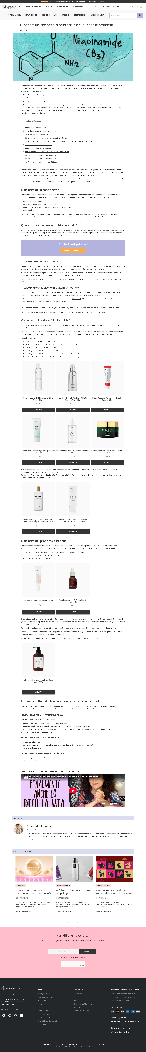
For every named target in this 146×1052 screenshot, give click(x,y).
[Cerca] (140, 15)
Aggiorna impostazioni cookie (79, 1046)
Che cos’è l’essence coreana (122, 1000)
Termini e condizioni (81, 1011)
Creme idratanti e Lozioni (47, 1021)
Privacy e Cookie (61, 1046)
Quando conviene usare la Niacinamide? (41, 131)
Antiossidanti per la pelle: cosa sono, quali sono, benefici (32, 892)
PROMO (101, 7)
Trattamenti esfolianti (46, 1000)
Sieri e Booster (43, 1011)
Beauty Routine (31, 15)
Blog (75, 1000)
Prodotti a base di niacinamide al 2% (42, 155)
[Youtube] (15, 1015)
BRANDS (92, 7)
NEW (108, 7)
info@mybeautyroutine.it (10, 1009)
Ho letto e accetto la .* (73, 958)
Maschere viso (43, 1014)
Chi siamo (78, 994)
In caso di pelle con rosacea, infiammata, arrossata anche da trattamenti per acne (60, 141)
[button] (122, 121)
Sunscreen (42, 1024)
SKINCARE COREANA (33, 7)
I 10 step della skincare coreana (123, 994)
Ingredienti (65, 15)
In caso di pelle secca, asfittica (40, 135)
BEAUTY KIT (48, 7)
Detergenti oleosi (44, 994)
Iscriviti (87, 951)
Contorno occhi (44, 1018)
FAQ (75, 997)
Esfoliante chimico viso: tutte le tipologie (72, 892)
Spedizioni (78, 1014)
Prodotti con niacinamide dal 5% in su (42, 162)
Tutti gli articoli (14, 15)
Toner (40, 1004)
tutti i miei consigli (70, 836)
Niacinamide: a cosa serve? (36, 128)
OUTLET (116, 7)
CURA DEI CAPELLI (63, 7)
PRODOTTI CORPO (80, 7)
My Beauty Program (81, 1007)
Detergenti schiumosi (46, 997)
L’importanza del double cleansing (124, 997)
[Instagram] (9, 1015)
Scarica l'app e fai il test (73, 250)
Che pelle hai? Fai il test (83, 1004)
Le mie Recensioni (80, 15)
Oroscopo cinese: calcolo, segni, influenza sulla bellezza (112, 892)
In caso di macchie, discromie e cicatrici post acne (47, 138)
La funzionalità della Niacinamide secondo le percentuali (47, 152)
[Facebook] (3, 1015)
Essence (41, 1007)
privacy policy (80, 958)
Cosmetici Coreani (49, 15)
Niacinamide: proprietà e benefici (38, 148)
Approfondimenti (97, 15)
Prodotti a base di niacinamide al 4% (42, 159)
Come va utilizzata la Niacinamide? (38, 145)
